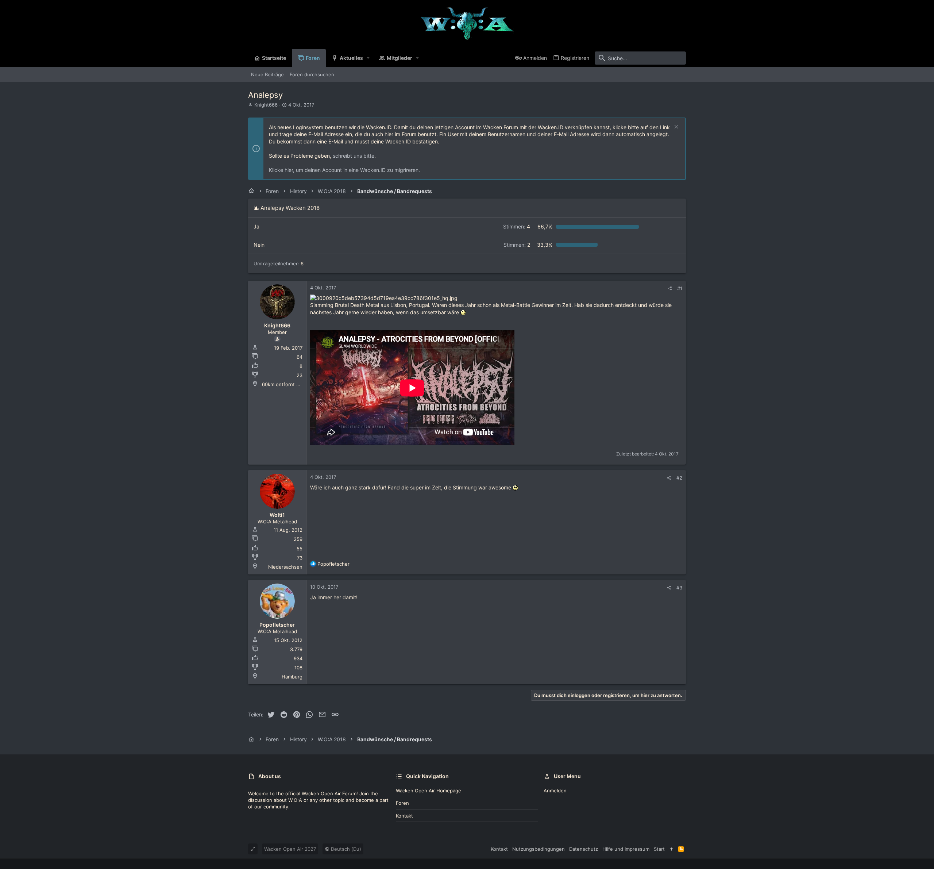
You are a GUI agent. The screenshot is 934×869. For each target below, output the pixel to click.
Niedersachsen (285, 567)
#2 (679, 478)
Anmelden (555, 790)
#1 (679, 288)
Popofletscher (277, 625)
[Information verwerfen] (675, 127)
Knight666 (266, 105)
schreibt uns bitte (353, 156)
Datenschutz (583, 849)
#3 (679, 588)
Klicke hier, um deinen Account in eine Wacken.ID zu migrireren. (344, 170)
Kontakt (404, 816)
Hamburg (292, 677)
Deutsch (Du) (345, 849)
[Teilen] (670, 288)
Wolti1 (277, 515)
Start (659, 849)
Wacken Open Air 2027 (290, 849)
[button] (368, 58)
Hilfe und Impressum (625, 849)
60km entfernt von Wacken (293, 384)
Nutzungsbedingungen (538, 849)
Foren (402, 803)
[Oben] (671, 848)
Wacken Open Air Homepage (428, 790)
